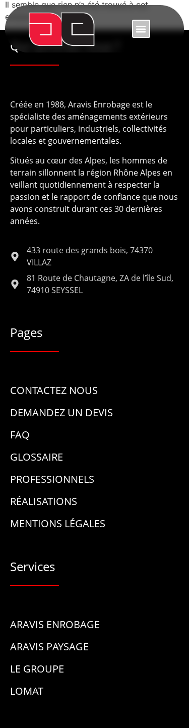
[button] (141, 29)
